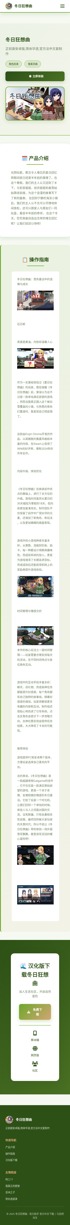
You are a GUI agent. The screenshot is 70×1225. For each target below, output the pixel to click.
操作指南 (10, 1153)
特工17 (9, 1179)
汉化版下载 (11, 1160)
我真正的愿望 (12, 1186)
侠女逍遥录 (11, 1198)
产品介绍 (10, 1147)
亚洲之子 (10, 1192)
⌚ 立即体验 (36, 76)
